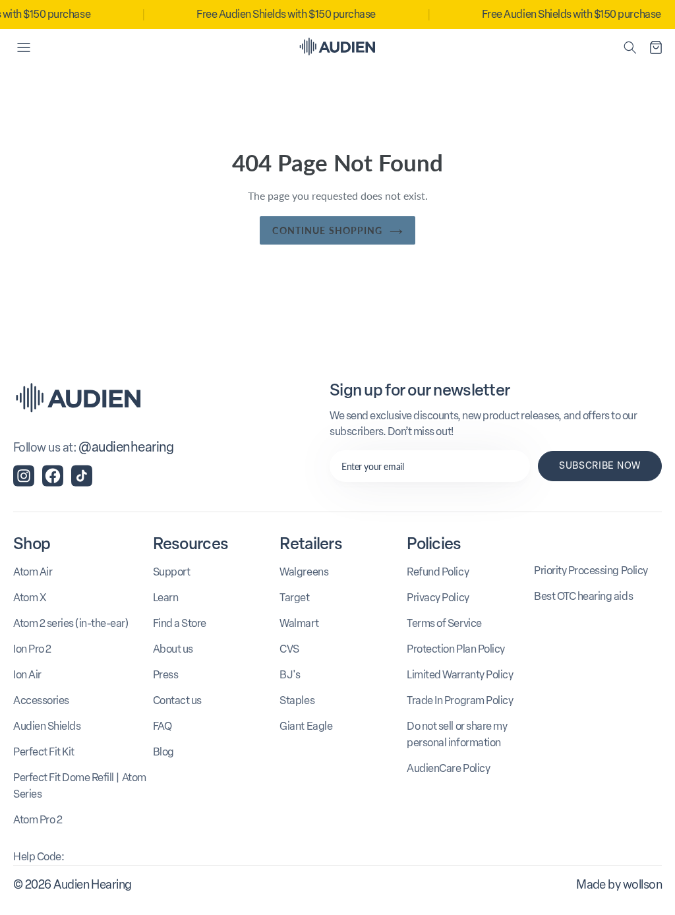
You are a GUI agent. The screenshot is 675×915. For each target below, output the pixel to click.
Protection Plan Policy (455, 649)
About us (173, 649)
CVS (289, 649)
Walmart (298, 623)
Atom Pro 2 (37, 819)
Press (166, 674)
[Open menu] (23, 47)
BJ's (289, 674)
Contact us (177, 700)
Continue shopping (327, 230)
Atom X (29, 597)
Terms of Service (444, 623)
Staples (296, 700)
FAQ (162, 726)
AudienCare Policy (448, 768)
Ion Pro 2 (32, 649)
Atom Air (32, 572)
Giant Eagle (305, 726)
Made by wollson (619, 884)
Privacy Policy (438, 597)
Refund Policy (438, 572)
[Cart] (656, 47)
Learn (166, 597)
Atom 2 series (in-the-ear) (71, 623)
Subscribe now (600, 465)
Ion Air (27, 674)
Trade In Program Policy (460, 700)
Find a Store (179, 623)
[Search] (630, 47)
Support (172, 572)
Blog (163, 752)
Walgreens (303, 572)
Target (294, 597)
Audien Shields (46, 726)
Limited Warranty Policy (460, 674)
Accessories (41, 700)
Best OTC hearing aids (583, 596)
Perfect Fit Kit (43, 752)
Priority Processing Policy (591, 570)
